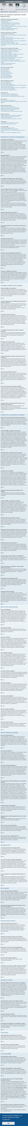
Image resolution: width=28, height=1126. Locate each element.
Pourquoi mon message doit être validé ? (8, 63)
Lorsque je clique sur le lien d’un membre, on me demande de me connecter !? (14, 45)
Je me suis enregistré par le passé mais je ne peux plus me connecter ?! (14, 26)
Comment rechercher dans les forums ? (8, 106)
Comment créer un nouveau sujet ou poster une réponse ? (11, 49)
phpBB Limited (9, 1059)
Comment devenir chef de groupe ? (7, 86)
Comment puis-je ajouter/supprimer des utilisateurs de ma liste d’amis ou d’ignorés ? (14, 102)
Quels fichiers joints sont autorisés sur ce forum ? (10, 122)
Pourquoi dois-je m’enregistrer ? (6, 20)
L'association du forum (4, 6)
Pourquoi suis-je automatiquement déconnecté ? (9, 28)
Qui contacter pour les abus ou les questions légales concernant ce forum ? (13, 131)
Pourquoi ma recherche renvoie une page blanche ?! (10, 108)
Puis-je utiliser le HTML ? (5, 69)
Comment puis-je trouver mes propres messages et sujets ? (12, 111)
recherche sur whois (5, 1085)
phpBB (6, 350)
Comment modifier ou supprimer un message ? (9, 50)
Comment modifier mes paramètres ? (7, 33)
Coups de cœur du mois (24, 7)
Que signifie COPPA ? (5, 21)
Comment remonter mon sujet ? (6, 64)
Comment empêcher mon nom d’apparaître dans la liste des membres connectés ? (13, 36)
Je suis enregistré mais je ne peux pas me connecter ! (10, 23)
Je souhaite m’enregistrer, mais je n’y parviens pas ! (10, 22)
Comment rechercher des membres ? (7, 110)
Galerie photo (10, 6)
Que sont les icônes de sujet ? (6, 77)
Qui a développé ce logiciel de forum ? (7, 127)
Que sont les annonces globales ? (7, 73)
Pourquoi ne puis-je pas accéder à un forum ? (9, 56)
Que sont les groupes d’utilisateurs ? (7, 84)
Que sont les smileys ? (5, 70)
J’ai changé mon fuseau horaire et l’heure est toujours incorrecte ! (12, 38)
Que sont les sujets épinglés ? (6, 75)
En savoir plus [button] (6, 1119)
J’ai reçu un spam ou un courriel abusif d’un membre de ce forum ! (13, 96)
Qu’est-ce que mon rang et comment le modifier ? (10, 43)
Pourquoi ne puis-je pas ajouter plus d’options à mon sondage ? (12, 54)
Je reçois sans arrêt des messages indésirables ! (10, 95)
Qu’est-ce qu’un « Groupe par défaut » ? (8, 88)
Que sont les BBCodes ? (5, 68)
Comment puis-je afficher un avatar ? (7, 41)
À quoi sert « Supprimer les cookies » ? (8, 29)
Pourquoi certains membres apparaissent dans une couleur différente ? (13, 87)
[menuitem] (2, 9)
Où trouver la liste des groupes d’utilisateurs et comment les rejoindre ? (13, 85)
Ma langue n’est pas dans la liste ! (7, 39)
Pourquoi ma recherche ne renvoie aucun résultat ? (10, 107)
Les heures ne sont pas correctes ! (7, 37)
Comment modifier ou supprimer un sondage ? (9, 55)
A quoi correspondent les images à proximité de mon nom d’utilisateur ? (13, 40)
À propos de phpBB (11, 1062)
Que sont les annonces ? (5, 74)
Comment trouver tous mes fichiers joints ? (8, 123)
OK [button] (8, 1123)
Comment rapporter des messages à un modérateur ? (10, 59)
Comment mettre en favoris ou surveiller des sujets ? (10, 116)
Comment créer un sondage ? (6, 52)
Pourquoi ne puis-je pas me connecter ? (8, 25)
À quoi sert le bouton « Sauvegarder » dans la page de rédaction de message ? (13, 62)
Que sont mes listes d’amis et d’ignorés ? (8, 100)
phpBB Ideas (13, 1072)
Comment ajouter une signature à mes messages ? (10, 51)
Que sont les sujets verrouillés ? (6, 76)
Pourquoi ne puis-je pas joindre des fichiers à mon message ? (12, 57)
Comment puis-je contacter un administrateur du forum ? (11, 132)
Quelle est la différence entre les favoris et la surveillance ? (11, 115)
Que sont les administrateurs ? (6, 81)
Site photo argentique (17, 7)
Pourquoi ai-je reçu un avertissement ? (8, 58)
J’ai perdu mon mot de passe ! (6, 27)
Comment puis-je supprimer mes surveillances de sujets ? (11, 118)
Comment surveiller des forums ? (7, 117)
